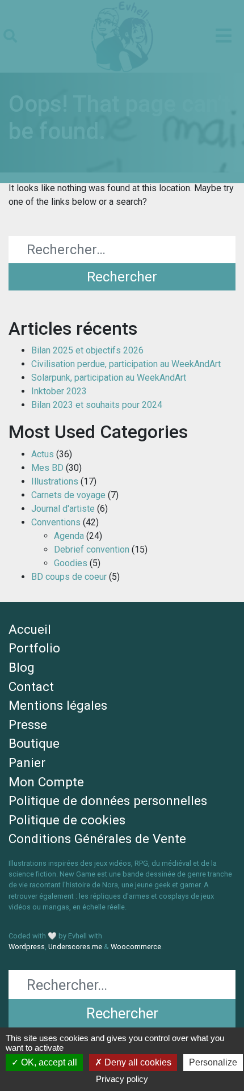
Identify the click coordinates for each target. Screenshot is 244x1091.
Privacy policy (122, 1079)
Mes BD (47, 467)
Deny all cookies (136, 1062)
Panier (27, 762)
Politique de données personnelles (108, 800)
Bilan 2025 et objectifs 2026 (87, 350)
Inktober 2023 (59, 391)
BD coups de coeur (69, 576)
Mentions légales (58, 705)
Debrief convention (91, 549)
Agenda (69, 535)
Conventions (56, 522)
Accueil (30, 629)
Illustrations (54, 481)
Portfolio (34, 648)
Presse (28, 724)
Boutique (34, 743)
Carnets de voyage (68, 495)
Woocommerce (136, 946)
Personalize (213, 1062)
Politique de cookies (67, 819)
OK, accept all (48, 1062)
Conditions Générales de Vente (97, 838)
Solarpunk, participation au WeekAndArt (108, 377)
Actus (42, 454)
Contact (31, 686)
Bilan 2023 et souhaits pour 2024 (96, 404)
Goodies (70, 563)
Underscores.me (75, 946)
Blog (22, 667)
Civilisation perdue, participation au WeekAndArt (126, 364)
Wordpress (27, 946)
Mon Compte (46, 781)
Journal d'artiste (63, 508)
